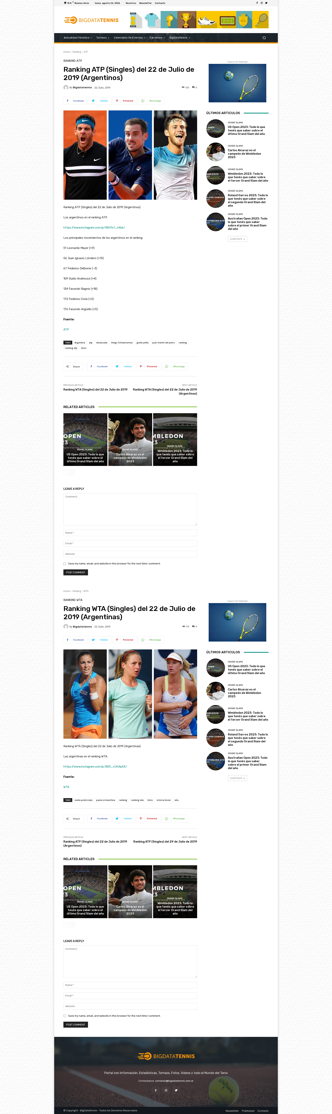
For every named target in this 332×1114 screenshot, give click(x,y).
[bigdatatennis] (66, 87)
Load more (236, 238)
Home (66, 51)
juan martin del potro (163, 342)
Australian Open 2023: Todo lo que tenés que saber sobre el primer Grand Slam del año (247, 224)
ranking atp (71, 347)
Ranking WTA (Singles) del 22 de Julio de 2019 (95, 389)
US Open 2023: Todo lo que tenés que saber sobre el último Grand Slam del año (85, 458)
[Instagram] (261, 3)
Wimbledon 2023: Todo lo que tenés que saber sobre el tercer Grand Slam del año (175, 456)
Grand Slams (85, 450)
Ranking (77, 51)
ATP (86, 51)
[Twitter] (266, 3)
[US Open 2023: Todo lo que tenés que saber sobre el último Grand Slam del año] (85, 439)
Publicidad (248, 1110)
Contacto (263, 1110)
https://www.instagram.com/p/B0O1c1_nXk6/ (94, 227)
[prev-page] (65, 472)
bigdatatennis (82, 87)
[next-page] (72, 472)
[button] (264, 37)
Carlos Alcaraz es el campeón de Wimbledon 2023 (130, 458)
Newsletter (232, 1110)
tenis (83, 347)
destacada (101, 342)
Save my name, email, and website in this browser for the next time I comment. (114, 563)
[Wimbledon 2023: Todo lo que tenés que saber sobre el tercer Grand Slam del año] (175, 439)
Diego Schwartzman (122, 342)
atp (90, 342)
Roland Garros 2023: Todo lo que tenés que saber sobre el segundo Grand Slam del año (248, 200)
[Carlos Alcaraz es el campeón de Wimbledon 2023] (130, 439)
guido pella (143, 342)
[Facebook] (257, 3)
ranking (183, 342)
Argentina (80, 342)
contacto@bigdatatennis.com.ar (174, 1080)
